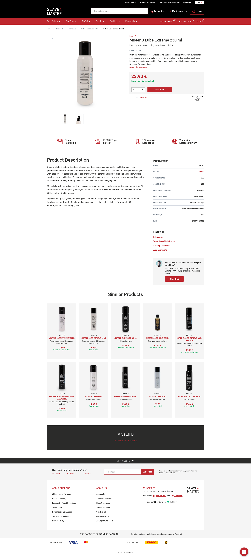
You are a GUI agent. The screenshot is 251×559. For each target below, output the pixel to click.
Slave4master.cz (103, 503)
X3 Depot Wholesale (104, 521)
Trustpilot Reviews (104, 498)
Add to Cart (160, 89)
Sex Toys (70, 21)
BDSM (85, 21)
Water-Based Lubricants (89, 29)
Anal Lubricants (160, 250)
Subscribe (147, 472)
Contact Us (187, 3)
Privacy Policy (58, 521)
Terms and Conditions (61, 516)
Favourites (158, 11)
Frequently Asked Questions (169, 3)
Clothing (113, 21)
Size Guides (57, 507)
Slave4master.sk (103, 507)
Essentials (130, 21)
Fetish (98, 21)
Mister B (132, 36)
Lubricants (72, 29)
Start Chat (174, 279)
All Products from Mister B (125, 441)
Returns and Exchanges (62, 512)
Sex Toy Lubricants (161, 245)
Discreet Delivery (130, 3)
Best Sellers (52, 21)
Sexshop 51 (101, 512)
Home (49, 29)
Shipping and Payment (148, 3)
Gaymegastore (102, 516)
